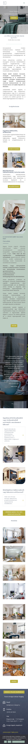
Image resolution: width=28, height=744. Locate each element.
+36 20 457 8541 (11, 712)
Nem (9, 741)
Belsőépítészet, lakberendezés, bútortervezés (14, 171)
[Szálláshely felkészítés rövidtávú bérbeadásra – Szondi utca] (14, 591)
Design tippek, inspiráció (14, 725)
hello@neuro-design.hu (13, 705)
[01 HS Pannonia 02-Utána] (14, 620)
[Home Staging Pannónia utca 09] (14, 638)
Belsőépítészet (14, 186)
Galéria (14, 681)
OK (5, 741)
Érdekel (14, 21)
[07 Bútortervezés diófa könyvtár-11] (14, 675)
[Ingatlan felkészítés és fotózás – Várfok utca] (14, 573)
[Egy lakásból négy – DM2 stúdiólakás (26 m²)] (14, 535)
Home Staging (14, 149)
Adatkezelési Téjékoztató (10, 732)
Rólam (14, 326)
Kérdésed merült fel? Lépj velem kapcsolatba (14, 513)
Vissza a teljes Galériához (14, 692)
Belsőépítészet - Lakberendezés (14, 13)
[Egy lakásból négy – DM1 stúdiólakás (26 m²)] (14, 554)
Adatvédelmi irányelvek (18, 741)
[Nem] (26, 739)
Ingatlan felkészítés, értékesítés (10, 131)
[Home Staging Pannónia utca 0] (14, 657)
